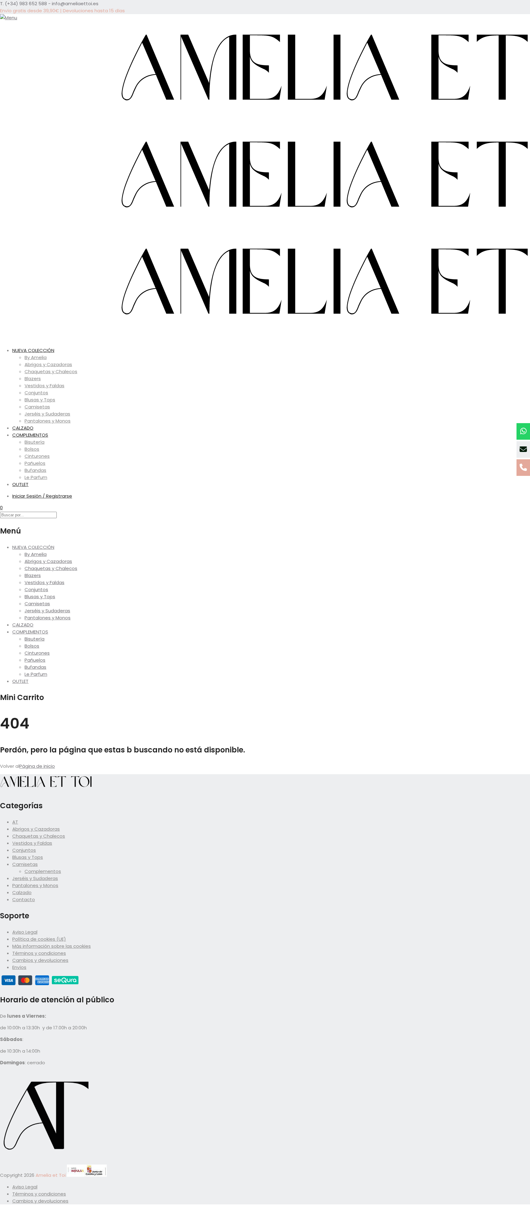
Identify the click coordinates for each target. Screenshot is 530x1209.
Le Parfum (36, 477)
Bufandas (35, 470)
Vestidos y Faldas (44, 385)
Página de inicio (37, 766)
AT (15, 822)
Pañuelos (35, 463)
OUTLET (20, 484)
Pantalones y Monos (48, 421)
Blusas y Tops (40, 399)
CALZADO (22, 428)
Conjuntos (36, 392)
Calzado (22, 892)
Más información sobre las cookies (51, 946)
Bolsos (32, 449)
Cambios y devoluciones (40, 960)
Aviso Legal (24, 932)
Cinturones (37, 456)
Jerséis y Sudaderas (47, 414)
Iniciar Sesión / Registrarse (42, 496)
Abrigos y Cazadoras (48, 364)
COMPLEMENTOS (30, 435)
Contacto (23, 899)
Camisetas (37, 407)
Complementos (43, 871)
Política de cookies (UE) (39, 939)
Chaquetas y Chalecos (51, 371)
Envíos (19, 967)
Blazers (33, 378)
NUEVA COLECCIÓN (33, 350)
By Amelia (36, 357)
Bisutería (34, 442)
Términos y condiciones (39, 953)
